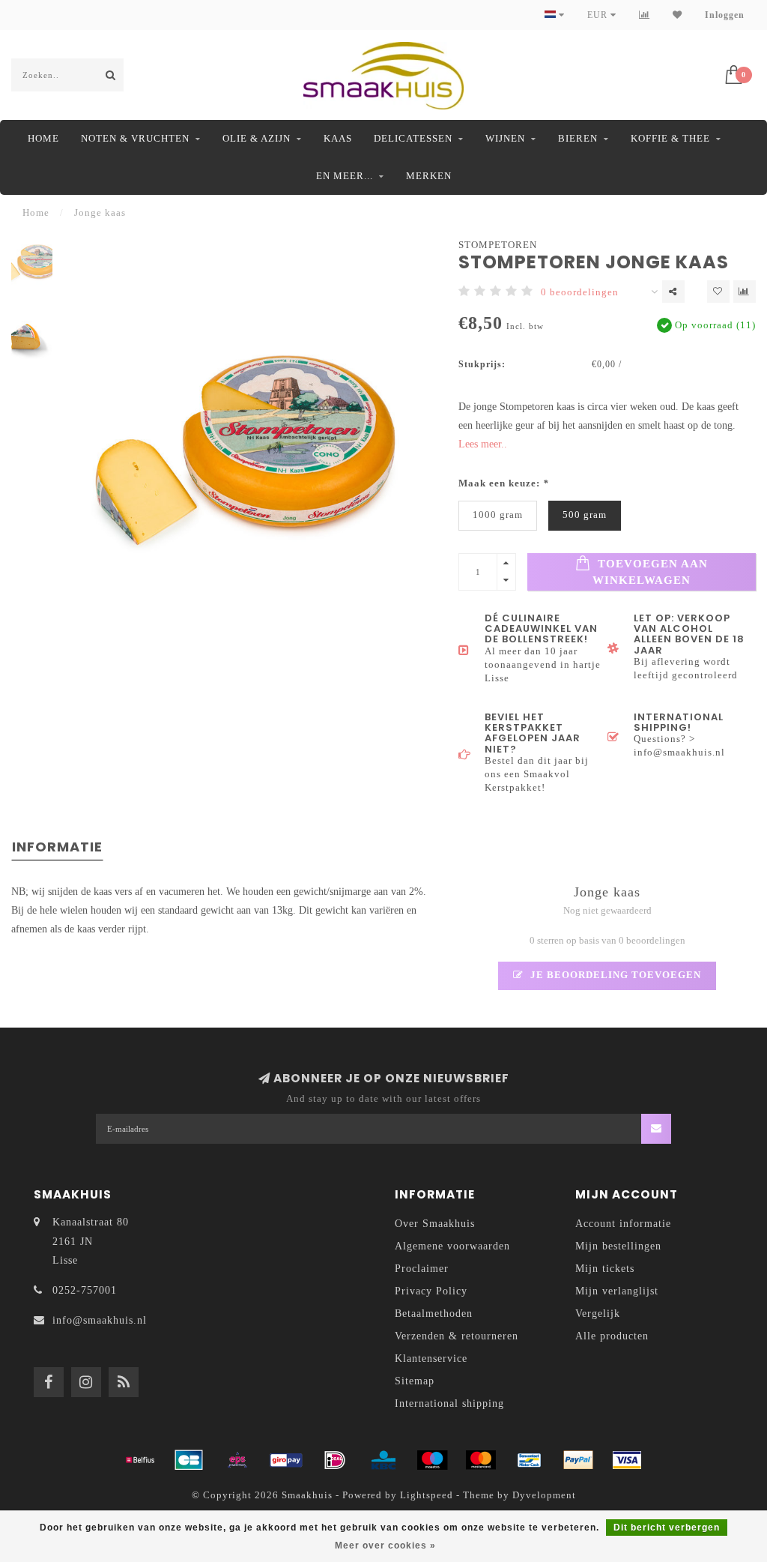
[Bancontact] (529, 1460)
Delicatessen (413, 138)
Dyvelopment (544, 1495)
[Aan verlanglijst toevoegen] (718, 291)
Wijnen (505, 138)
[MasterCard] (481, 1460)
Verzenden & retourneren (456, 1336)
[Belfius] (140, 1460)
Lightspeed (426, 1495)
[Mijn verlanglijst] (677, 15)
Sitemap (414, 1381)
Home (43, 138)
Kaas (338, 138)
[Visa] (627, 1460)
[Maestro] (432, 1460)
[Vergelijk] (644, 15)
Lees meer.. (482, 444)
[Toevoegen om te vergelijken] (744, 291)
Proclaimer (422, 1268)
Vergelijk (597, 1313)
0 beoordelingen (580, 292)
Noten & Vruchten (135, 138)
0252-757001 (84, 1290)
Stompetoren (497, 245)
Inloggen (725, 15)
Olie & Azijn (256, 138)
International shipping (449, 1403)
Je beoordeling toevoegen (614, 975)
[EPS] (237, 1460)
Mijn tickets (604, 1268)
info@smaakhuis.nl (99, 1320)
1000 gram (498, 515)
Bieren (578, 138)
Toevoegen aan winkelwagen (650, 571)
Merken (429, 175)
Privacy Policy (431, 1291)
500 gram (585, 515)
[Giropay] (286, 1460)
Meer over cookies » (385, 1545)
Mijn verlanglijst (616, 1291)
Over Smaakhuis (435, 1223)
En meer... (344, 175)
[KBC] (383, 1460)
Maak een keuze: (503, 483)
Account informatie (623, 1223)
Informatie (57, 846)
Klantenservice (431, 1358)
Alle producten (612, 1336)
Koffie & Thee (670, 138)
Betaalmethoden (434, 1313)
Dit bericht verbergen (666, 1527)
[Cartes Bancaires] (188, 1460)
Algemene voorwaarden (452, 1246)
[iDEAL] (335, 1460)
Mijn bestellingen (618, 1246)
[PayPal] (578, 1460)
